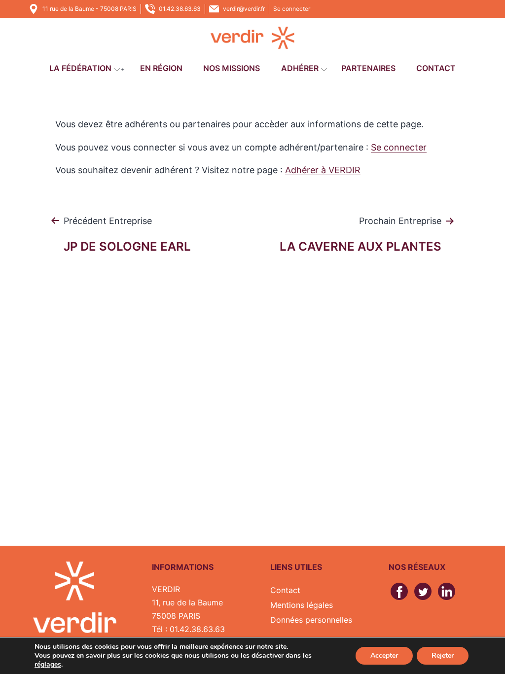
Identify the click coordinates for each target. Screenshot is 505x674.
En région (161, 68)
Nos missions (231, 68)
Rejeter (443, 655)
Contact (436, 68)
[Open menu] (117, 69)
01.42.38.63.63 (180, 8)
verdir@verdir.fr (244, 8)
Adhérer (300, 68)
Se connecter (291, 8)
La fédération (80, 68)
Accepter (384, 655)
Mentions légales (301, 605)
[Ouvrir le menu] (123, 69)
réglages (48, 664)
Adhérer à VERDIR (323, 170)
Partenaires (368, 68)
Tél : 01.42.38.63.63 (188, 629)
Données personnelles (311, 620)
